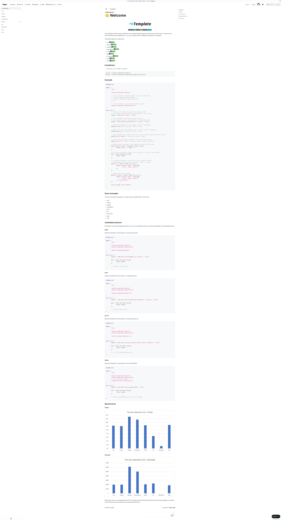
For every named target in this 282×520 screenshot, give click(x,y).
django (109, 47)
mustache (110, 56)
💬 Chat (59, 4)
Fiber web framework (157, 33)
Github (152, 1)
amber (109, 45)
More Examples (182, 14)
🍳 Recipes (35, 4)
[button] (259, 5)
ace (108, 42)
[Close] (280, 1)
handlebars (110, 49)
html (108, 51)
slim (108, 61)
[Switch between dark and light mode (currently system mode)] (263, 4)
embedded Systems (183, 16)
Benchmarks (181, 18)
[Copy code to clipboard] (173, 72)
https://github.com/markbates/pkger (127, 233)
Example (180, 12)
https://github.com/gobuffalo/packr (127, 276)
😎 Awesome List (50, 4)
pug (108, 58)
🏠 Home (12, 4)
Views (106, 35)
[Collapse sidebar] (11, 518)
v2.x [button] (247, 4)
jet (107, 54)
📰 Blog (42, 4)
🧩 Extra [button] (19, 4)
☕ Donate (27, 4)
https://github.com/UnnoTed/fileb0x (127, 363)
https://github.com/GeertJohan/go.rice (128, 319)
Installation (181, 9)
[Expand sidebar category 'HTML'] (19, 22)
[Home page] (106, 9)
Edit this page (110, 507)
